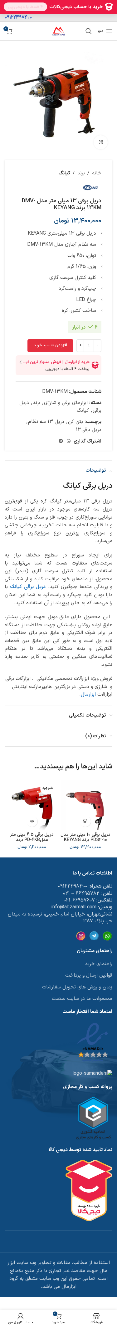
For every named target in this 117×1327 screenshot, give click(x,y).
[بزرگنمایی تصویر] (101, 142)
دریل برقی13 (88, 430)
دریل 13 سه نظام (46, 421)
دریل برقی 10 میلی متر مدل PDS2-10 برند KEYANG (85, 837)
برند (81, 173)
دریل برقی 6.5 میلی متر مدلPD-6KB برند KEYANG (32, 840)
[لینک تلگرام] (61, 441)
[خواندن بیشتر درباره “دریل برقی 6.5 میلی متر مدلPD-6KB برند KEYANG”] (32, 821)
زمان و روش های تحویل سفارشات (77, 987)
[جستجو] (88, 31)
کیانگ (64, 173)
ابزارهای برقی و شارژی (66, 403)
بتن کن (75, 421)
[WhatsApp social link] (68, 441)
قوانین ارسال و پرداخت (88, 975)
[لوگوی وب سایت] (58, 30)
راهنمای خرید (98, 964)
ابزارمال (88, 694)
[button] (85, 821)
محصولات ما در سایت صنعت (82, 998)
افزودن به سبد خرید (50, 345)
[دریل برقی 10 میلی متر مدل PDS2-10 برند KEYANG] (86, 805)
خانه (96, 173)
